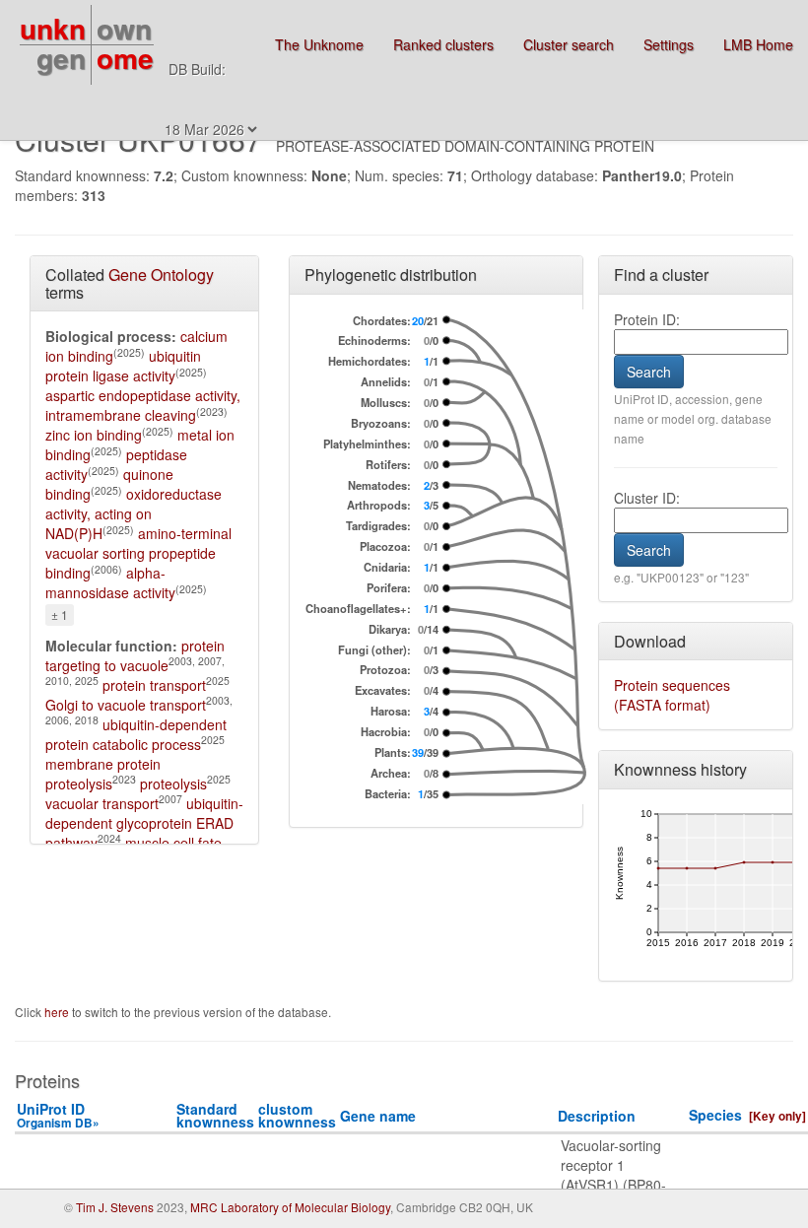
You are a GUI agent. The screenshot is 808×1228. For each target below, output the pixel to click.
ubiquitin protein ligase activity (123, 365)
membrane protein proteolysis (103, 773)
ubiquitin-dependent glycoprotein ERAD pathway (144, 823)
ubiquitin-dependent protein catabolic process (136, 734)
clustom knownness (297, 1115)
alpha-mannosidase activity (110, 582)
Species (715, 1115)
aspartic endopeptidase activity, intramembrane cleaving (142, 405)
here (58, 1011)
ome (125, 57)
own (124, 28)
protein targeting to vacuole (135, 655)
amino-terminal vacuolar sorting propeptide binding (138, 552)
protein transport (154, 685)
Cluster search (568, 44)
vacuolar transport (102, 803)
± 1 (59, 614)
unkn (53, 28)
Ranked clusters (443, 44)
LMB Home (758, 44)
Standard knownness (215, 1115)
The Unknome (319, 44)
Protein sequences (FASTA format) (672, 695)
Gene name (378, 1116)
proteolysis (173, 783)
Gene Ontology (161, 274)
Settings (668, 44)
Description (597, 1116)
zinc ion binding (93, 434)
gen (61, 57)
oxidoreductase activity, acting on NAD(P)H (133, 513)
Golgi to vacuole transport (125, 705)
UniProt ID (58, 1115)
